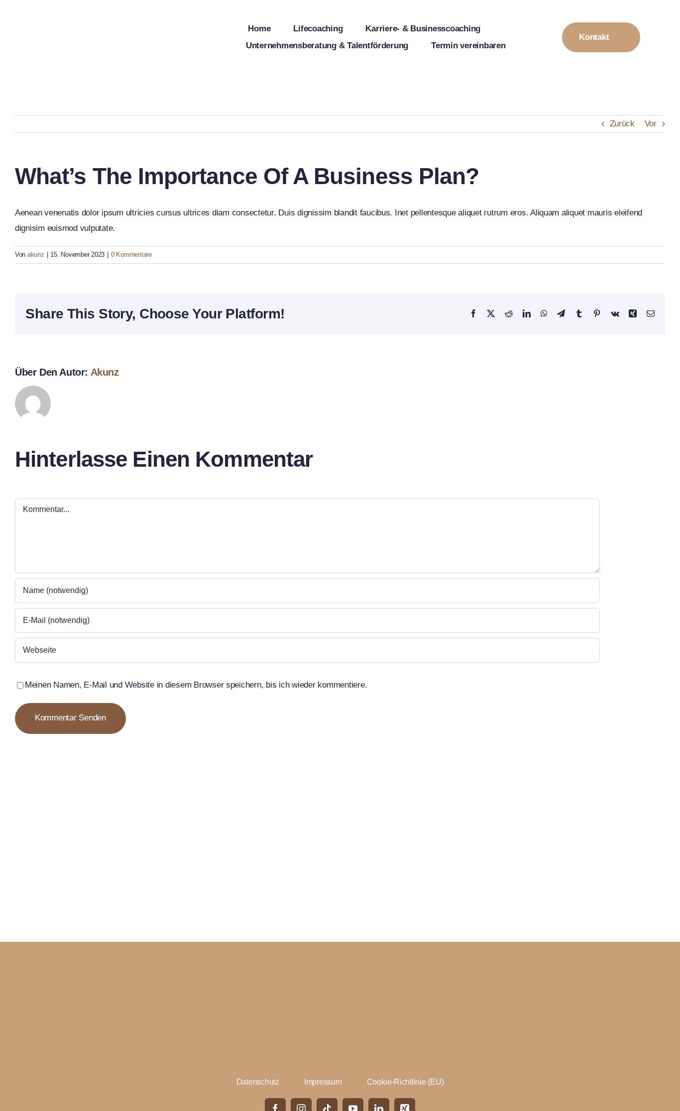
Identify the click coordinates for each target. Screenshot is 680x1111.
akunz (35, 254)
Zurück (622, 123)
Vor (651, 123)
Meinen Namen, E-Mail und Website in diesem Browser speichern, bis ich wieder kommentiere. (196, 685)
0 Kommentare (131, 254)
